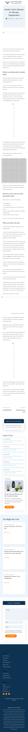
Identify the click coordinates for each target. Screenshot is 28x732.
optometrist (11, 49)
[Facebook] (9, 23)
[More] (22, 23)
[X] (13, 23)
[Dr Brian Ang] (6, 18)
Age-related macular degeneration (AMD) (12, 85)
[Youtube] (9, 694)
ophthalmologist (8, 147)
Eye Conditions (6, 439)
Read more (6, 532)
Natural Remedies (9, 524)
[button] (25, 2)
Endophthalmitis (7, 410)
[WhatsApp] (19, 23)
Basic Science (6, 446)
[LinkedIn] (6, 694)
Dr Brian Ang (11, 18)
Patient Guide (6, 454)
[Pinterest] (16, 23)
